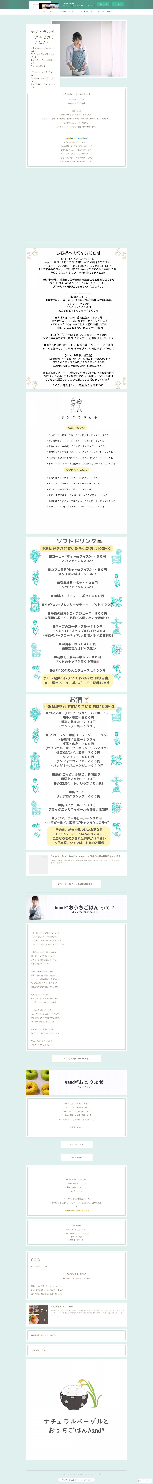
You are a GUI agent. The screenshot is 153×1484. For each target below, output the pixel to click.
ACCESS (53, 12)
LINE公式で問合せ (76, 1157)
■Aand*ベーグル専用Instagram (77, 1210)
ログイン (118, 4)
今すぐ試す (103, 4)
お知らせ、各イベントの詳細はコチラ (76, 884)
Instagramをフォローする (76, 1058)
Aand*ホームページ (67, 12)
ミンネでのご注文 (76, 1144)
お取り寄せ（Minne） (105, 12)
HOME (43, 12)
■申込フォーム (76, 1191)
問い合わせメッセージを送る (45, 1335)
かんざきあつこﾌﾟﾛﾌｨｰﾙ (85, 12)
